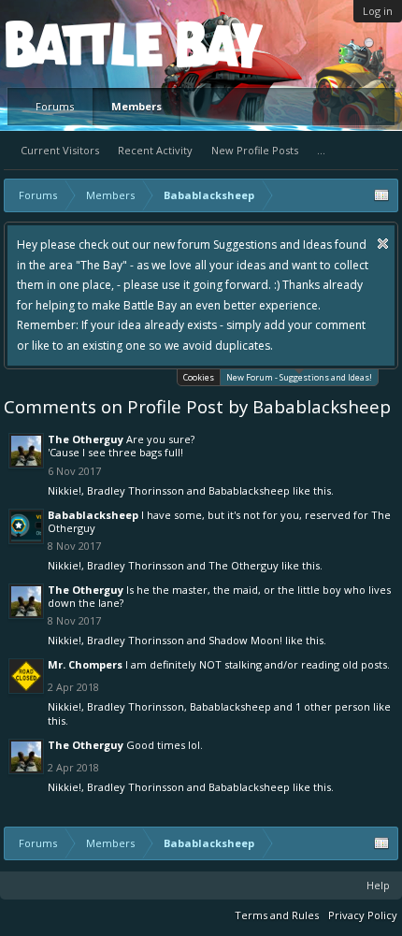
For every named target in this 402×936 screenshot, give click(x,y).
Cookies (198, 377)
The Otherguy (85, 439)
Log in (378, 11)
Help (378, 885)
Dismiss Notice (383, 244)
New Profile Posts (254, 150)
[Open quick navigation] (381, 195)
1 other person (332, 706)
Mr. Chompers (85, 664)
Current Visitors (60, 150)
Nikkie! (64, 490)
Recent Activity (155, 150)
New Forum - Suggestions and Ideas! (299, 377)
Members (136, 106)
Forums (55, 106)
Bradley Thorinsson (135, 490)
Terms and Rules (277, 915)
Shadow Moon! (245, 640)
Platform (74, 43)
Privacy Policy (362, 915)
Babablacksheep (249, 490)
